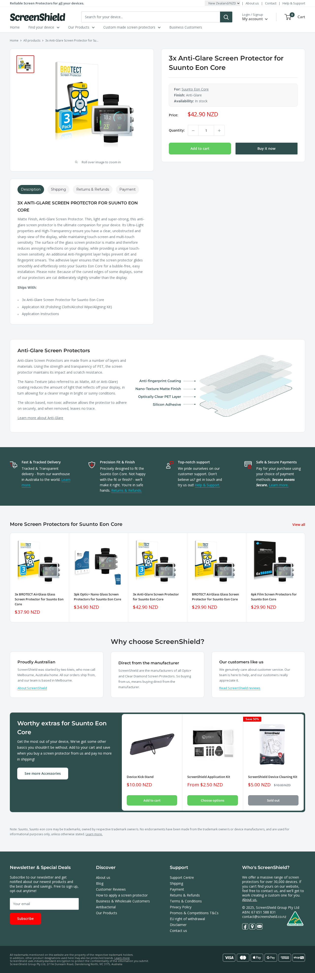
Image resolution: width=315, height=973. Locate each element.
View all (299, 524)
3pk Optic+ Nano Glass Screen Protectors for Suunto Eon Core (97, 596)
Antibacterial (106, 907)
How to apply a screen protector (122, 895)
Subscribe (25, 918)
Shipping (176, 883)
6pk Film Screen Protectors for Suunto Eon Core (274, 596)
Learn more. (278, 485)
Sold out (273, 800)
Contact (270, 3)
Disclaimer (178, 924)
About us (252, 3)
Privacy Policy (180, 907)
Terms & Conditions (186, 901)
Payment (177, 889)
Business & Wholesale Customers (123, 901)
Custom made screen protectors (129, 27)
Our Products (78, 27)
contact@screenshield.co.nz (264, 916)
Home (15, 27)
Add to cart (199, 148)
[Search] (226, 17)
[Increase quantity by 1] (219, 130)
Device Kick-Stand (140, 777)
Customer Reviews (111, 889)
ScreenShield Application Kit (208, 777)
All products (31, 40)
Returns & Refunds (185, 895)
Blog (99, 883)
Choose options (212, 800)
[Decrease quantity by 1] (193, 130)
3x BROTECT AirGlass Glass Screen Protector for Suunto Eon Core (39, 599)
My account (253, 18)
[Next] (305, 577)
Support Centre (182, 877)
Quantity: (177, 130)
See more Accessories (43, 773)
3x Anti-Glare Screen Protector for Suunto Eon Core (156, 596)
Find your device (41, 27)
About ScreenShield (32, 688)
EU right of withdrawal (187, 918)
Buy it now (266, 148)
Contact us (178, 930)
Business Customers (185, 27)
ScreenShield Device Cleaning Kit (272, 777)
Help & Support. (207, 485)
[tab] (30, 189)
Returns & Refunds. (126, 490)
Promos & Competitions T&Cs (194, 913)
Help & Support (294, 3)
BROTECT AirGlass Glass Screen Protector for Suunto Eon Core (215, 596)
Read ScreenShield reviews (239, 688)
